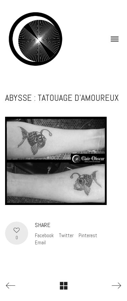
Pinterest (88, 235)
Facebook (44, 235)
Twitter (66, 235)
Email (40, 242)
